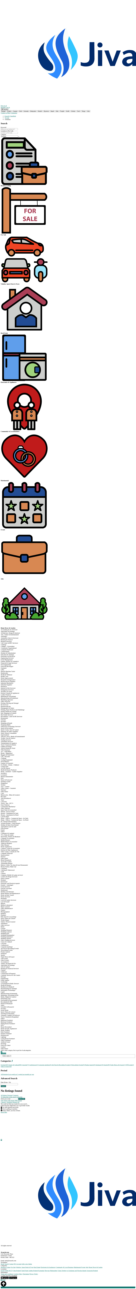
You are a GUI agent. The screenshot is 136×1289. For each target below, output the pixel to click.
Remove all (16, 1102)
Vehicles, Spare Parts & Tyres (24, 1267)
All (2, 1074)
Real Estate (37, 1267)
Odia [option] (57, 111)
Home (2, 1264)
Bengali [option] (3, 111)
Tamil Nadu (24, 1270)
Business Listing (5, 1267)
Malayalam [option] (33, 111)
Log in (8, 107)
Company (16, 1095)
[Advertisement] (56, 1126)
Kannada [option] (26, 111)
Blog (8, 113)
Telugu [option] (83, 111)
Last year (31, 1074)
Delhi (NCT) (9, 1270)
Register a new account (53, 1287)
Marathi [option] (40, 111)
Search (3, 1086)
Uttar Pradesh (17, 1270)
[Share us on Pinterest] (3, 1280)
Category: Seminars (6, 1102)
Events (83, 1267)
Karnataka (41, 1270)
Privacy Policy (34, 1274)
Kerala (3, 1270)
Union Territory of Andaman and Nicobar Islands (72, 1270)
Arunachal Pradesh (92, 1270)
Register (3, 107)
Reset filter (4, 1112)
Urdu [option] (88, 111)
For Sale (13, 1267)
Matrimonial (77, 1267)
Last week (11, 1074)
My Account (17, 1264)
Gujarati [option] (15, 111)
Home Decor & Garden (95, 1267)
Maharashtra (53, 1270)
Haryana (47, 1270)
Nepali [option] (52, 111)
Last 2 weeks (18, 1074)
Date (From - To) (6, 1082)
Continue (3, 1053)
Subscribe (21, 1099)
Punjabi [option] (62, 111)
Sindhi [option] (67, 111)
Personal (9, 1095)
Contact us (4, 113)
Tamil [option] (78, 111)
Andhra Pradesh (33, 1270)
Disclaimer (26, 1274)
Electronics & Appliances (48, 1267)
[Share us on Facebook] (1, 1280)
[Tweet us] (4, 1280)
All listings (4, 1095)
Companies (14, 113)
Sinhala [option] (73, 111)
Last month (25, 1074)
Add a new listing (27, 1264)
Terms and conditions (7, 1274)
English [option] (9, 111)
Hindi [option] (20, 111)
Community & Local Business (64, 1267)
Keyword (3, 127)
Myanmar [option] (46, 111)
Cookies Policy (18, 1274)
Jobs (87, 1267)
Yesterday (5, 1074)
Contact (11, 1264)
